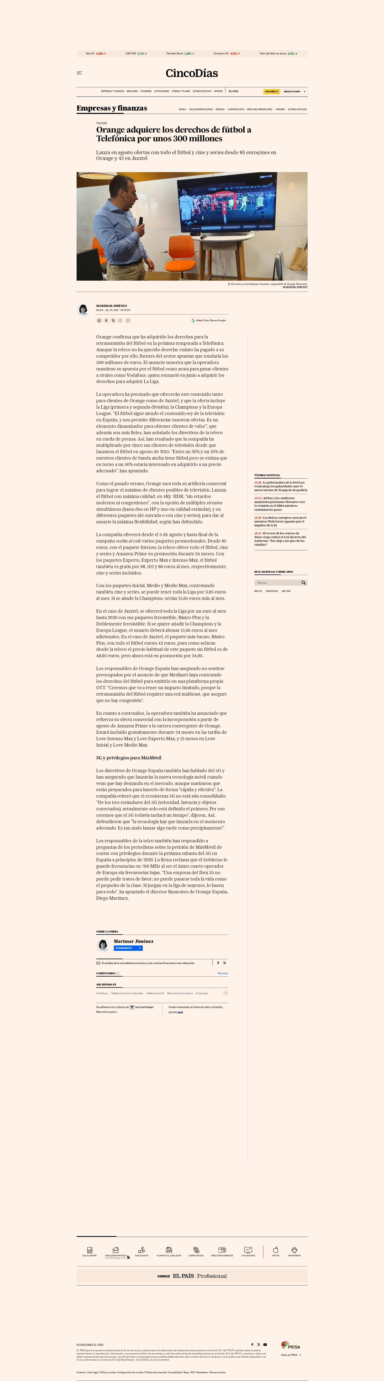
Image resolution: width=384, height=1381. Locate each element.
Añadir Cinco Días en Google (211, 320)
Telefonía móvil (155, 993)
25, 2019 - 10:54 (117, 310)
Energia (220, 109)
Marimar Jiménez (111, 306)
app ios (275, 1255)
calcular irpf (89, 1255)
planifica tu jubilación (169, 1255)
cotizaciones (248, 1255)
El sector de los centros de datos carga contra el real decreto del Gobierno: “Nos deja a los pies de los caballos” (280, 538)
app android (294, 1255)
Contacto (81, 1372)
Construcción (236, 109)
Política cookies (108, 1372)
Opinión (218, 91)
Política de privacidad (156, 1372)
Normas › (223, 973)
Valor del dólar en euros (273, 53)
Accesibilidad (175, 1372)
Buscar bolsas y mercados (273, 571)
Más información (106, 1011)
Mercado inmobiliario (259, 109)
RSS (192, 1372)
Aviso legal (92, 1372)
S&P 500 (131, 53)
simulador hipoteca (115, 1255)
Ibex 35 (90, 53)
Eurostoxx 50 (221, 53)
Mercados (132, 91)
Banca (182, 109)
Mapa (186, 1372)
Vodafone (102, 993)
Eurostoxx (272, 591)
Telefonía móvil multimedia (127, 993)
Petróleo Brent (175, 53)
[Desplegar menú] (79, 73)
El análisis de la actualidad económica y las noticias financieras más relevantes (148, 963)
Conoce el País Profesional (192, 1275)
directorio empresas (222, 1255)
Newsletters (202, 1372)
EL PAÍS (231, 90)
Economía (146, 91)
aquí (180, 1012)
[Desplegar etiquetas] (225, 992)
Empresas (202, 993)
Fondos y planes (181, 91)
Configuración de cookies (130, 1372)
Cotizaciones (161, 91)
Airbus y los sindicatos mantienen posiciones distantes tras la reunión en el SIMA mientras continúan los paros (279, 503)
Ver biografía (124, 948)
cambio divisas (196, 1255)
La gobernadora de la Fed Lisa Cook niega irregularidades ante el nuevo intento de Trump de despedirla (280, 486)
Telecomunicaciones (201, 109)
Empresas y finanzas (112, 91)
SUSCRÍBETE (271, 91)
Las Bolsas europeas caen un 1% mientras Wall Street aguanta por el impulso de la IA (280, 521)
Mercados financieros (180, 993)
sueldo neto (141, 1255)
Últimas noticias (202, 91)
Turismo (280, 109)
